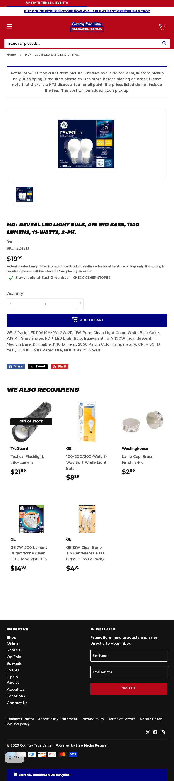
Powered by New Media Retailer (82, 745)
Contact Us (17, 703)
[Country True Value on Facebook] (155, 733)
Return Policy (151, 719)
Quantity (15, 294)
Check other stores (91, 277)
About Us (15, 689)
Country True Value (35, 745)
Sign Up (128, 688)
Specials (14, 663)
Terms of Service (122, 719)
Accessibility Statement (57, 719)
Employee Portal (20, 719)
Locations (16, 696)
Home (11, 54)
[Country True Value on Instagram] (163, 733)
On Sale (14, 657)
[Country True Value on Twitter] (147, 733)
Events (13, 670)
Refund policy (18, 724)
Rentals (13, 650)
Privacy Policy (93, 719)
